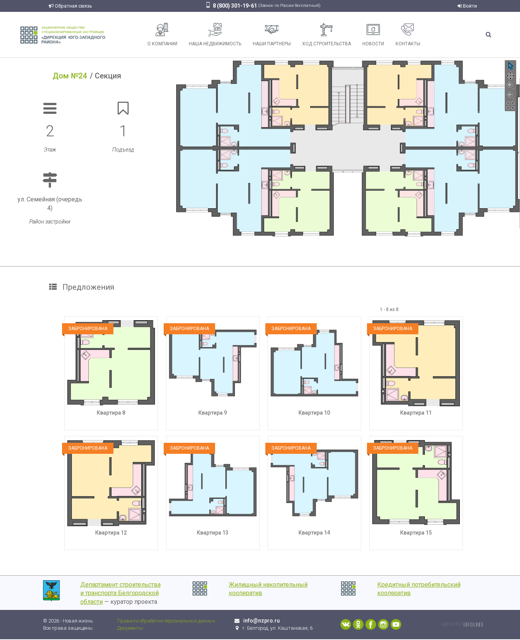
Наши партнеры (272, 43)
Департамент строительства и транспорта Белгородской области (120, 593)
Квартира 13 (212, 533)
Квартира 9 (212, 413)
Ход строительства (326, 43)
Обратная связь (73, 6)
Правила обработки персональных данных (166, 621)
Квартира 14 (314, 533)
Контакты (408, 43)
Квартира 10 (314, 413)
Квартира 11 (416, 413)
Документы (130, 628)
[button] (510, 65)
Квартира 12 (111, 533)
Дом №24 (70, 75)
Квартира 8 (111, 413)
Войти (469, 6)
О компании (162, 43)
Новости (373, 43)
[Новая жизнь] (63, 34)
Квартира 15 (416, 533)
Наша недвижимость (215, 43)
